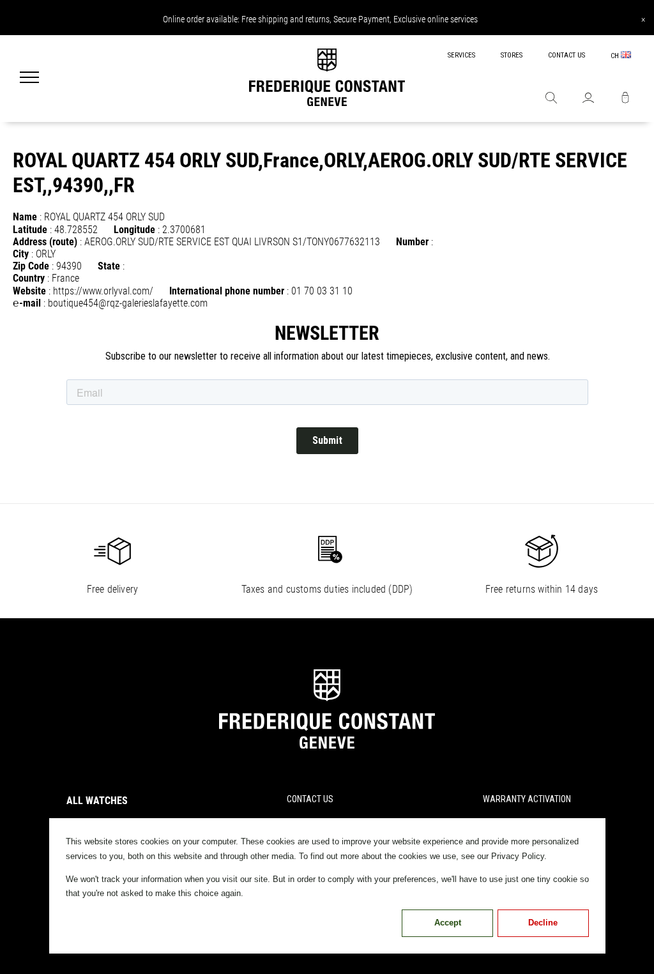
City (21, 254)
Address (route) (45, 242)
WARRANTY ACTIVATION (527, 799)
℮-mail (27, 303)
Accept (447, 922)
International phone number (226, 291)
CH (616, 56)
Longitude (134, 230)
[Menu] (29, 78)
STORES (511, 55)
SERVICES (461, 55)
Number (412, 242)
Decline (543, 922)
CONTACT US (566, 55)
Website (29, 291)
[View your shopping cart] (625, 99)
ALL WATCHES (97, 801)
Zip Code (31, 266)
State (109, 266)
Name (25, 217)
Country (29, 278)
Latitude (30, 230)
